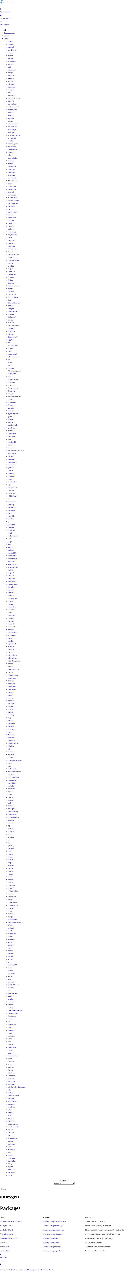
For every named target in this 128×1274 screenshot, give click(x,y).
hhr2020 (11, 456)
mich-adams (12, 655)
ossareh (10, 806)
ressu (10, 877)
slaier (10, 968)
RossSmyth (12, 897)
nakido (10, 721)
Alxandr (11, 84)
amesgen (11, 90)
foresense (11, 382)
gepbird (11, 411)
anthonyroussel (13, 107)
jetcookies (11, 516)
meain (10, 638)
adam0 (10, 59)
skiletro (10, 959)
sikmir (10, 951)
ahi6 (9, 67)
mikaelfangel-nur (14, 661)
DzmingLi (11, 328)
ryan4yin (11, 908)
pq (9, 826)
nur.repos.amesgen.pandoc (52, 1251)
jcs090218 (11, 507)
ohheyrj (11, 797)
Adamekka (12, 61)
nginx (10, 732)
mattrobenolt (12, 632)
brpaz (10, 184)
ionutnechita (12, 482)
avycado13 (12, 138)
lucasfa (10, 604)
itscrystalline (12, 487)
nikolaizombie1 (13, 743)
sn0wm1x (11, 973)
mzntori (11, 712)
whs (9, 1090)
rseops (10, 900)
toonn (10, 1033)
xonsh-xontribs (13, 1127)
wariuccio (11, 1079)
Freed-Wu (11, 391)
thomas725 (12, 1025)
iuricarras (11, 493)
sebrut (10, 925)
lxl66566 (11, 618)
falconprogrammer (14, 371)
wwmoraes (12, 1104)
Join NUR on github (31, 1270)
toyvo (10, 1039)
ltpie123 (11, 601)
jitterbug (11, 519)
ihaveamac (12, 465)
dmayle (10, 306)
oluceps (11, 800)
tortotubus (11, 1036)
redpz (10, 863)
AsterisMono (12, 127)
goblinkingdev (13, 425)
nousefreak (12, 780)
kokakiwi (11, 561)
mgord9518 (12, 644)
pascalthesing (13, 811)
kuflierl (10, 570)
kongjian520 (12, 564)
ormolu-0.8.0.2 (5, 1247)
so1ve (10, 976)
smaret (10, 971)
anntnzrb (11, 101)
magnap (11, 621)
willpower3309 (13, 1096)
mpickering (12, 689)
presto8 (10, 828)
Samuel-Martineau (14, 922)
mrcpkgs (11, 692)
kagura (10, 547)
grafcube (11, 431)
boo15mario (12, 178)
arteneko (11, 118)
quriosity (11, 846)
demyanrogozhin (14, 286)
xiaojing (11, 1118)
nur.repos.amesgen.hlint (51, 1242)
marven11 (11, 627)
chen (9, 209)
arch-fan (11, 112)
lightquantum (13, 584)
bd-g (9, 155)
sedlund (11, 928)
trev (9, 1042)
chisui (10, 223)
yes (9, 1135)
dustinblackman (13, 326)
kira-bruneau (12, 559)
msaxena (11, 701)
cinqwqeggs (12, 232)
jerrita (10, 513)
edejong (11, 334)
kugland (11, 573)
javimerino (12, 502)
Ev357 (10, 362)
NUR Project (4, 24)
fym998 (11, 405)
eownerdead (12, 354)
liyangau (11, 590)
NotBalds (11, 774)
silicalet (11, 954)
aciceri (10, 56)
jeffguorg (11, 510)
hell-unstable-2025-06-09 (9, 1238)
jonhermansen (13, 536)
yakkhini (11, 1132)
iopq (9, 485)
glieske (10, 419)
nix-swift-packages (15, 760)
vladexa (11, 1067)
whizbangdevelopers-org (17, 1087)
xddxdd (10, 1113)
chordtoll (11, 226)
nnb (9, 766)
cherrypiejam (12, 212)
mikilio (10, 664)
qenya (10, 843)
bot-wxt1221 (12, 181)
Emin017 (11, 348)
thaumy (10, 1007)
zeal (9, 1152)
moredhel (11, 684)
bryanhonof (12, 186)
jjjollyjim (11, 524)
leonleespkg (12, 581)
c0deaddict (12, 189)
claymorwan (12, 235)
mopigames (12, 678)
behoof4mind (13, 158)
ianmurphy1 (12, 462)
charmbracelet (13, 203)
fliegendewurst (13, 380)
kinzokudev (12, 556)
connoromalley (13, 254)
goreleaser (11, 428)
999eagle (11, 47)
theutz (10, 1019)
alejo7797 (11, 76)
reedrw (10, 868)
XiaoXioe (11, 1121)
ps (9, 840)
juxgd (10, 542)
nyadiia (10, 792)
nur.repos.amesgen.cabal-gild (53, 1226)
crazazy (11, 257)
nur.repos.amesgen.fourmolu (53, 1234)
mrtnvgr (11, 698)
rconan (10, 857)
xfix (9, 1115)
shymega (11, 945)
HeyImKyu (12, 453)
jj (8, 522)
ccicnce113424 (13, 201)
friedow (11, 394)
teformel (11, 1005)
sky (9, 962)
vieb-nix (11, 1061)
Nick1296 (11, 735)
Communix (12, 249)
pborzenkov (12, 814)
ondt (9, 803)
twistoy (10, 1050)
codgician (11, 240)
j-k (9, 499)
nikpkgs (11, 746)
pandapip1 (12, 809)
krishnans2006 (13, 567)
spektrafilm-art (13, 985)
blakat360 (11, 172)
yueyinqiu (11, 1144)
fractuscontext (13, 388)
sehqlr (10, 931)
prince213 (11, 834)
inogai (10, 479)
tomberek (11, 1030)
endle (10, 351)
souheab (11, 982)
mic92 (10, 652)
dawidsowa (12, 274)
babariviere (12, 147)
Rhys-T (10, 888)
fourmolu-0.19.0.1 (6, 1234)
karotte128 (12, 553)
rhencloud (11, 885)
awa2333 (11, 141)
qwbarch (11, 848)
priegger (11, 831)
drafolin (11, 314)
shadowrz (11, 939)
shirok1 (10, 942)
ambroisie (11, 87)
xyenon (10, 1130)
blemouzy (11, 175)
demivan (11, 283)
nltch (10, 763)
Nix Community (17, 1270)
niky (9, 749)
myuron (11, 709)
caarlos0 (11, 192)
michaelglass (12, 658)
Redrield (11, 865)
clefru (10, 237)
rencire (10, 871)
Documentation (5, 18)
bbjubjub (11, 152)
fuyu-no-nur (12, 402)
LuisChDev (12, 610)
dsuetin (10, 320)
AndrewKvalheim (14, 98)
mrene (10, 695)
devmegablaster (13, 297)
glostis (10, 422)
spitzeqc (11, 988)
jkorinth (11, 527)
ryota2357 (11, 914)
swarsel (10, 996)
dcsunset (11, 277)
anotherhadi (12, 104)
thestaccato (12, 1016)
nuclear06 (11, 789)
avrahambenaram (14, 135)
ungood (10, 1053)
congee (10, 252)
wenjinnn (11, 1084)
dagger (10, 269)
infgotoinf (11, 476)
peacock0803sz (13, 817)
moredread (12, 686)
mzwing (11, 715)
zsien (10, 1175)
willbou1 (11, 1093)
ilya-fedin (11, 473)
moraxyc (11, 681)
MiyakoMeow (13, 675)
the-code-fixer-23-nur (16, 1010)
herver (10, 448)
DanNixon (11, 272)
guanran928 (12, 436)
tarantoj (11, 1002)
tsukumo (11, 1044)
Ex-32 (10, 365)
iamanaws (11, 459)
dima (10, 300)
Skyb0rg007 (12, 965)
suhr (9, 990)
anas (9, 93)
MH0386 (11, 647)
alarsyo (10, 73)
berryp (10, 164)
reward (10, 880)
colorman (11, 246)
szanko (10, 999)
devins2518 (12, 294)
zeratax (10, 1155)
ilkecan (10, 470)
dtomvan (11, 323)
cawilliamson (12, 198)
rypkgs (10, 917)
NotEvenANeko (13, 777)
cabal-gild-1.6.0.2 (6, 1226)
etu (9, 360)
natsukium (11, 726)
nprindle (11, 786)
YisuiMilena (12, 1138)
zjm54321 (11, 1169)
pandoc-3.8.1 (4, 1251)
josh (9, 539)
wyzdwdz (11, 1107)
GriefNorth (12, 434)
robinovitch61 (13, 891)
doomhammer (13, 311)
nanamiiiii (11, 723)
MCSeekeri (12, 635)
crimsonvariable (14, 260)
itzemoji (11, 490)
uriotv (10, 1059)
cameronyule (12, 195)
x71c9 (10, 1110)
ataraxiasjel (12, 129)
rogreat (10, 894)
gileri (10, 417)
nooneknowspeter (14, 772)
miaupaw (11, 649)
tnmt (9, 1027)
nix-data (11, 755)
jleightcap (11, 530)
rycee (10, 911)
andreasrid (12, 95)
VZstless (11, 1073)
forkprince (12, 385)
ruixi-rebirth (12, 902)
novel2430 (12, 783)
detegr (10, 289)
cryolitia (11, 266)
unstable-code (13, 1056)
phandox (11, 823)
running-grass (13, 905)
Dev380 (11, 291)
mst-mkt (11, 703)
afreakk (10, 64)
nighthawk (12, 740)
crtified (10, 263)
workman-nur (13, 1101)
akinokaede (12, 70)
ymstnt (10, 1141)
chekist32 (11, 206)
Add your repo (5, 12)
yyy (9, 1147)
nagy (10, 718)
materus (11, 630)
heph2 (10, 445)
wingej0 (11, 1098)
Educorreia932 (13, 337)
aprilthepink (12, 110)
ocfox (10, 794)
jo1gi (10, 533)
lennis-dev (12, 578)
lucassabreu (12, 607)
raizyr (10, 851)
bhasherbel (12, 166)
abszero (11, 53)
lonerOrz (11, 595)
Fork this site (43, 1270)
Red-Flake (11, 860)
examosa (11, 368)
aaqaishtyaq (12, 50)
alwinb (10, 81)
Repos (6, 39)
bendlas (11, 161)
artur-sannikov (13, 124)
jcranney (11, 505)
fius (9, 377)
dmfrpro (11, 309)
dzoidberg (11, 331)
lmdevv (10, 593)
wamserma (12, 1076)
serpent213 (12, 934)
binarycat (11, 169)
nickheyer (11, 738)
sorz (9, 979)
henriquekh (12, 442)
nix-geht (11, 757)
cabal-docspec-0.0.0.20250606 (11, 1221)
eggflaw (11, 340)
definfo (10, 280)
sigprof (10, 948)
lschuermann (12, 598)
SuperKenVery (13, 993)
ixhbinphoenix (13, 496)
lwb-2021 (11, 615)
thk (9, 1022)
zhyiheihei (12, 1161)
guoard (10, 439)
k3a (9, 544)
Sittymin (11, 956)
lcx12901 (11, 576)
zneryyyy (11, 1172)
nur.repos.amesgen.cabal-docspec (54, 1221)
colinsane (11, 243)
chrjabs (10, 229)
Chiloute (11, 220)
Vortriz (10, 1070)
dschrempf (12, 317)
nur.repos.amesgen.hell (51, 1238)
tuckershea (12, 1047)
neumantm (11, 729)
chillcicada (12, 218)
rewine (10, 882)
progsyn (11, 837)
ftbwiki (10, 399)
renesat (10, 874)
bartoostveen (12, 149)
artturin (10, 121)
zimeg (10, 1164)
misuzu (10, 672)
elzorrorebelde (13, 345)
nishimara (11, 752)
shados (10, 936)
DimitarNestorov (14, 303)
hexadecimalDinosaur (16, 451)
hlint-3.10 (3, 1242)
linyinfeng (11, 587)
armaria (10, 115)
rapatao (10, 854)
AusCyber (11, 132)
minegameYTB (13, 669)
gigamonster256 (14, 414)
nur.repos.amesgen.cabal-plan (53, 1230)
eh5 (9, 343)
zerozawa (11, 1158)
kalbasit (11, 550)
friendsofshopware (14, 397)
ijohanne (11, 468)
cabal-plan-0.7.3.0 (6, 1230)
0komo (10, 41)
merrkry (11, 641)
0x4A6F (11, 44)
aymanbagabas (13, 144)
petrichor (11, 820)
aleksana (11, 78)
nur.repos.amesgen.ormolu (52, 1247)
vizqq (10, 1064)
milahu (10, 667)
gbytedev (11, 408)
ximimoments (13, 1124)
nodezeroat (12, 769)
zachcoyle (11, 1150)
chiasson (11, 215)
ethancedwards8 (14, 357)
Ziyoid (10, 1167)
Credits (6, 36)
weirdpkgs (11, 1081)
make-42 (11, 624)
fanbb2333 (12, 374)
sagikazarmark (13, 919)
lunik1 (10, 613)
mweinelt (11, 706)
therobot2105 (13, 1013)
